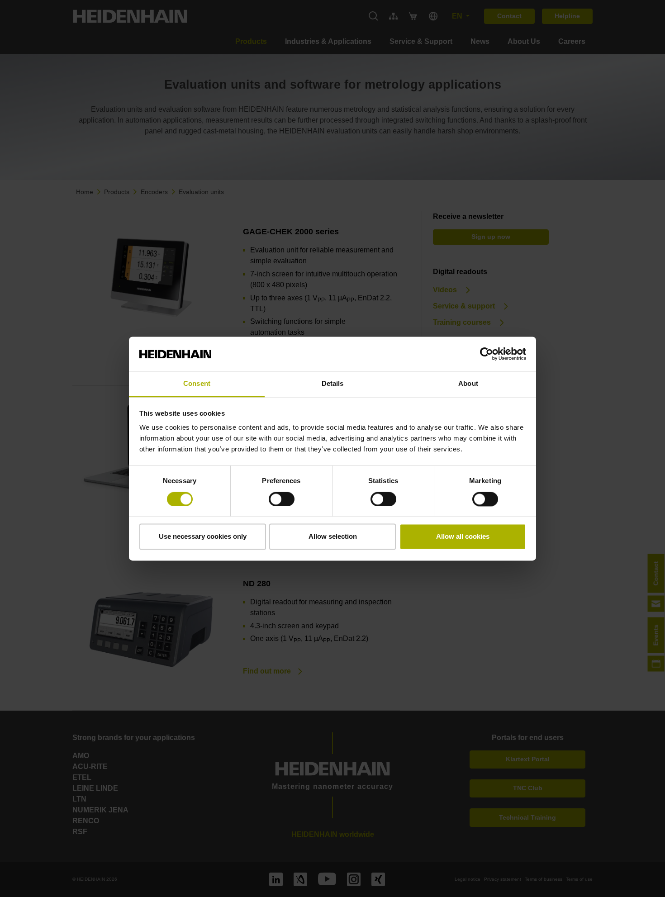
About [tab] (468, 384)
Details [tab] (333, 384)
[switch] (281, 499)
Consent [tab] (196, 384)
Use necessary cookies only (203, 537)
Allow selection (333, 537)
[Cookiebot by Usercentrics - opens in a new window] (486, 354)
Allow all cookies (462, 537)
